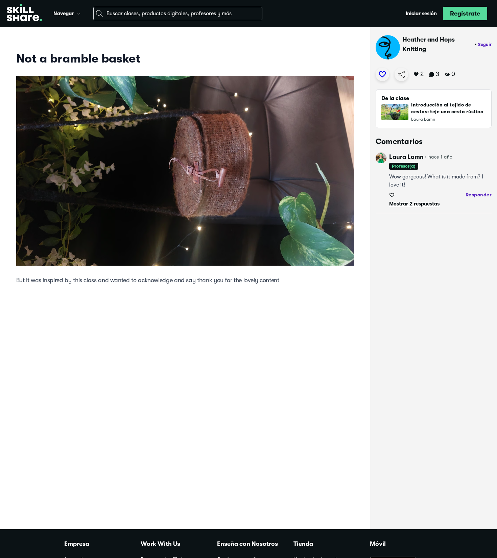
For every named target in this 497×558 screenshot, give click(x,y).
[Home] (24, 13)
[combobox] (177, 13)
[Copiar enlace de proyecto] (401, 74)
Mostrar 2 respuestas (414, 204)
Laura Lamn (406, 156)
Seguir (485, 44)
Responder (479, 194)
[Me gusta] (382, 74)
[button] (78, 13)
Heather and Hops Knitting (429, 44)
